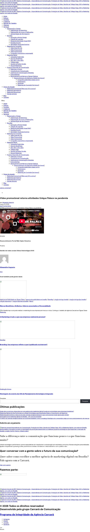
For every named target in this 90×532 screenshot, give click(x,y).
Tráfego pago (15, 62)
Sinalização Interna (5, 389)
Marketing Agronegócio (14, 90)
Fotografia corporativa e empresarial (22, 53)
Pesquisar (3, 398)
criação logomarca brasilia (20, 301)
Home (5, 16)
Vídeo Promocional (16, 50)
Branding (9, 36)
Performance (21, 82)
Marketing (3, 312)
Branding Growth (16, 43)
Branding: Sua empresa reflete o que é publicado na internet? (23, 345)
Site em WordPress (16, 59)
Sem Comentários (5, 206)
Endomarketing (15, 74)
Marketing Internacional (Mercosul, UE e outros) (21, 89)
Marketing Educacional (13, 92)
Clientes (6, 25)
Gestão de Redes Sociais (18, 64)
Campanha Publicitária (17, 57)
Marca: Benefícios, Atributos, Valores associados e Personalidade (25, 306)
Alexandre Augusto (8, 202)
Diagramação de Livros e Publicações (22, 32)
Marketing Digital (12, 55)
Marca (31, 301)
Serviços (6, 27)
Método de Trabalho (10, 23)
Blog (5, 96)
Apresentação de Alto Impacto (20, 34)
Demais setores (12, 94)
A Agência (7, 22)
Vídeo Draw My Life (16, 48)
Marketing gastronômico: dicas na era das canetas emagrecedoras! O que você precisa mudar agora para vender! (34, 415)
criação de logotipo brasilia (77, 299)
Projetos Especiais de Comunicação (18, 67)
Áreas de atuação (9, 87)
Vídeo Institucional (16, 52)
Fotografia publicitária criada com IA (28, 80)
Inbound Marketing (16, 66)
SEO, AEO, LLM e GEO (17, 60)
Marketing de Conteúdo (14, 46)
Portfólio (6, 20)
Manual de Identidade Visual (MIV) (21, 41)
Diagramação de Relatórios (19, 30)
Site (1, 272)
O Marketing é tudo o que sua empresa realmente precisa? (22, 317)
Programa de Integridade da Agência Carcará (27, 514)
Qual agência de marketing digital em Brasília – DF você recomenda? (20, 417)
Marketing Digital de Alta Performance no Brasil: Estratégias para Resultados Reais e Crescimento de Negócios (33, 413)
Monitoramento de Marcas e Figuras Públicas (24, 76)
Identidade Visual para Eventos (20, 44)
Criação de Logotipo (17, 39)
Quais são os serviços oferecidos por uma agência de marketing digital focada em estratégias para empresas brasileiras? (37, 411)
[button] (45, 100)
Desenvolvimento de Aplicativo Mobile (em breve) (29, 78)
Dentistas (21, 83)
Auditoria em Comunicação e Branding (22, 73)
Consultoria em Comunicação (19, 71)
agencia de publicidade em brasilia (36, 299)
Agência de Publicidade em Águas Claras (12, 299)
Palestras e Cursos (16, 69)
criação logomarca (5, 301)
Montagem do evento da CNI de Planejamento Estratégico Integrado (26, 394)
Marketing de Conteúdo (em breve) (28, 85)
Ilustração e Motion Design (19, 37)
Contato (6, 97)
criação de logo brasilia (61, 299)
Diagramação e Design (14, 29)
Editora (6, 18)
